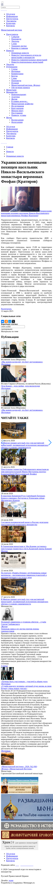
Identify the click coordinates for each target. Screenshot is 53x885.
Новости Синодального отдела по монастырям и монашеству (26, 56)
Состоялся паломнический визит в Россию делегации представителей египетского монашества (24, 523)
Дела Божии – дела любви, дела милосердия (20, 386)
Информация (12, 16)
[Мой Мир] (9, 321)
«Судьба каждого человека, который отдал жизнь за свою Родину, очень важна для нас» (26, 687)
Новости (10, 50)
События (15, 37)
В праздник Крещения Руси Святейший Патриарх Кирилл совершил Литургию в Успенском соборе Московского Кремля (23, 498)
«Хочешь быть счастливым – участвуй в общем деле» (24, 681)
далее (11, 880)
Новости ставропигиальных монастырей (29, 60)
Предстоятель (12, 34)
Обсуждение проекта (20, 87)
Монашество (11, 92)
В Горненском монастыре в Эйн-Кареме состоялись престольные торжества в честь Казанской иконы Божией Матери (26, 548)
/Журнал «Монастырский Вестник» (16, 769)
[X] (13, 321)
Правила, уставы (18, 115)
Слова (14, 44)
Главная (9, 147)
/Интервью (6, 364)
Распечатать (6, 309)
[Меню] (2, 5)
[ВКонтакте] (2, 321)
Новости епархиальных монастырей (27, 62)
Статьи (14, 69)
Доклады (15, 41)
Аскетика (15, 97)
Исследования (17, 106)
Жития (14, 99)
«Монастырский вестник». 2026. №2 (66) (19, 766)
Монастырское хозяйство (22, 104)
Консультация (17, 108)
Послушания (17, 113)
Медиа (9, 117)
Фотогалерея (17, 122)
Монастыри (11, 90)
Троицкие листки (19, 46)
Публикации (11, 67)
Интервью (15, 71)
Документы (11, 21)
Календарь (10, 23)
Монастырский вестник (11, 30)
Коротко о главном (19, 48)
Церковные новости (20, 53)
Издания (15, 83)
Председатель (12, 19)
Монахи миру (17, 111)
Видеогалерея (17, 120)
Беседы (14, 76)
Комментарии (17, 74)
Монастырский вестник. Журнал (25, 85)
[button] (50, 442)
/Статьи (4, 666)
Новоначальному (18, 94)
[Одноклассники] (6, 321)
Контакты (10, 26)
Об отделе (10, 14)
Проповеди (16, 39)
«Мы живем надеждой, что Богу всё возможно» (22, 362)
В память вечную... (19, 101)
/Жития (4, 626)
